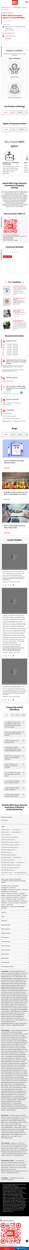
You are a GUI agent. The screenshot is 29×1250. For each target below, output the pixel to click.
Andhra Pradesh (16, 8)
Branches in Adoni (6, 886)
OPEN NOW (8, 39)
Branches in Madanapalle (17, 907)
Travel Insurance (5, 941)
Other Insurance (5, 949)
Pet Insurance (5, 937)
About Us (3, 912)
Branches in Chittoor (12, 893)
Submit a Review (6, 24)
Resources (4, 920)
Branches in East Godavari (14, 895)
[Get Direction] (21, 394)
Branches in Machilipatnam (7, 906)
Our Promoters (5, 962)
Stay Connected (5, 924)
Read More (7, 468)
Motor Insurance (5, 929)
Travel (20, 434)
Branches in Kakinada (13, 901)
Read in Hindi (5, 958)
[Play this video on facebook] (14, 557)
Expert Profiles (5, 954)
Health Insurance (5, 933)
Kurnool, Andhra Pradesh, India (10, 394)
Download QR (8, 238)
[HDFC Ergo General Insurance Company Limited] (15, 2)
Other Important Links (7, 966)
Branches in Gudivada (12, 897)
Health (5, 434)
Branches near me (6, 8)
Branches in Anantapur (15, 890)
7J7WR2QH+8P (6, 392)
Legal (2, 916)
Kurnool (24, 8)
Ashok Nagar (4, 820)
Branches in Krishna (14, 903)
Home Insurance (5, 945)
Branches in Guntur (11, 899)
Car (13, 434)
